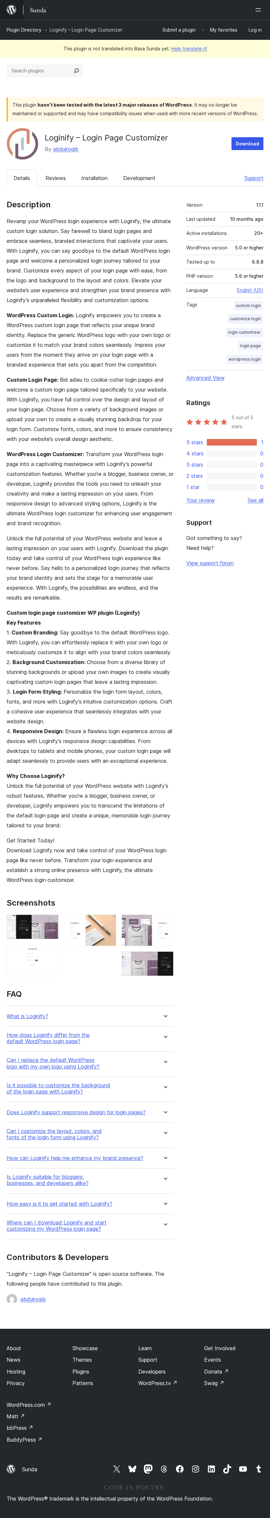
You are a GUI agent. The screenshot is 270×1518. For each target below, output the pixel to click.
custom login (248, 305)
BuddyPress (24, 1439)
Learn (145, 1348)
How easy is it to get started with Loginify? (59, 1204)
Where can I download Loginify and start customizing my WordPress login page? (57, 1226)
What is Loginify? (27, 1016)
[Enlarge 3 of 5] (107, 923)
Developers (152, 1371)
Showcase (85, 1348)
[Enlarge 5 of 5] (164, 960)
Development (139, 178)
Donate (216, 1371)
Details (22, 178)
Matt (16, 1416)
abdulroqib (65, 149)
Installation (94, 178)
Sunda (29, 1469)
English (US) (250, 290)
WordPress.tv (157, 1383)
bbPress (20, 1428)
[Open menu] (259, 10)
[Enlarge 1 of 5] (49, 923)
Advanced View (205, 377)
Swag (214, 1383)
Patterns (82, 1383)
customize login (245, 318)
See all (255, 500)
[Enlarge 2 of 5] (49, 953)
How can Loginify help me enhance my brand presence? (75, 1158)
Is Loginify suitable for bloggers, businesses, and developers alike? (48, 1180)
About (14, 1348)
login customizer (244, 332)
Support (253, 178)
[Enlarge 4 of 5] (164, 923)
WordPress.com (29, 1405)
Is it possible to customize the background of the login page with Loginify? (58, 1088)
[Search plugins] (76, 70)
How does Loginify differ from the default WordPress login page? (48, 1038)
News (13, 1359)
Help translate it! (189, 48)
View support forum (210, 563)
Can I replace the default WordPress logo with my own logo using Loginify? (53, 1063)
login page (250, 345)
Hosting (16, 1371)
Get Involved (220, 1348)
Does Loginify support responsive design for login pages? (76, 1112)
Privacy (16, 1383)
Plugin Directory (24, 30)
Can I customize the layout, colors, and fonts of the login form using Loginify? (54, 1134)
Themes (82, 1359)
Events (212, 1359)
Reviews (55, 178)
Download (247, 143)
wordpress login (245, 359)
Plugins (80, 1371)
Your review (200, 500)
